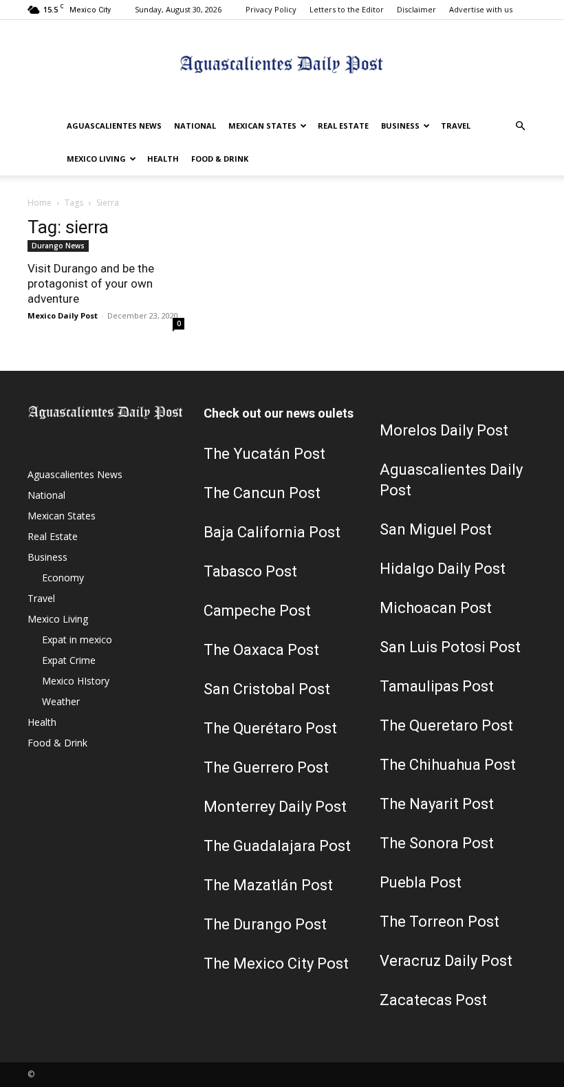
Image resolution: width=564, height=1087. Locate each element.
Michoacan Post (436, 607)
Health (163, 158)
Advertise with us (480, 9)
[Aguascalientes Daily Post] (282, 65)
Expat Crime (69, 660)
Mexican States (262, 125)
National (195, 125)
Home (40, 202)
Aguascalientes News (114, 125)
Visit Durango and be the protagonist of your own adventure (91, 283)
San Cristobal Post (267, 689)
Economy (63, 577)
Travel (455, 125)
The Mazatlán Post (268, 885)
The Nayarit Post (437, 803)
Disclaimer (416, 9)
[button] (519, 126)
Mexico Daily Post (63, 315)
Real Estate (343, 125)
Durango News (58, 245)
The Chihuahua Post (448, 764)
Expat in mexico (77, 639)
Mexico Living (96, 158)
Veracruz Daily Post (446, 960)
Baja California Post (272, 532)
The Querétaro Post (270, 728)
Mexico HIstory (75, 680)
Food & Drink (219, 158)
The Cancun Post (262, 493)
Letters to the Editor (347, 9)
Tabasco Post (250, 571)
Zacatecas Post (433, 1000)
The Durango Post (265, 924)
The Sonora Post (437, 843)
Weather (61, 701)
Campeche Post (257, 610)
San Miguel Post (436, 529)
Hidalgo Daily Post (443, 568)
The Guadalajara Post (277, 845)
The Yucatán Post (264, 453)
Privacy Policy (271, 9)
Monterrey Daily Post (275, 806)
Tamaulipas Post (437, 686)
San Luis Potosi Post (450, 647)
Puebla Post (421, 882)
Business (400, 125)
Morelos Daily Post (444, 430)
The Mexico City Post (276, 963)
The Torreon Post (439, 921)
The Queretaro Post (446, 725)
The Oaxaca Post (261, 649)
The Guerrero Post (266, 767)
